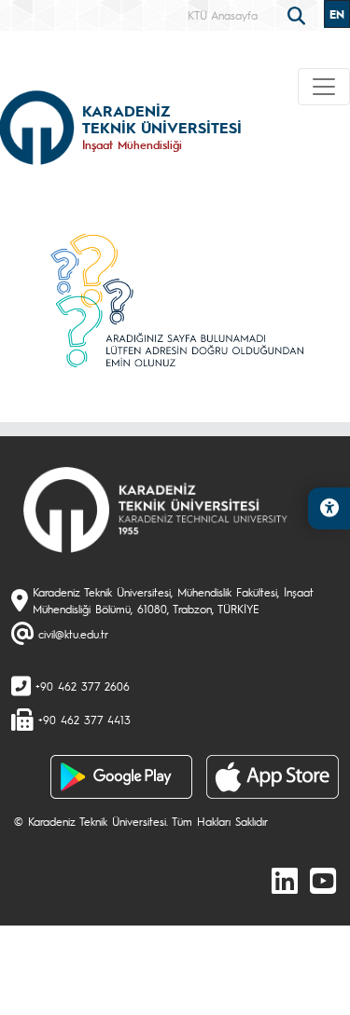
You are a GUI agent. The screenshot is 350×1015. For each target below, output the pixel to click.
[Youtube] (323, 879)
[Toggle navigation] (324, 86)
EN (336, 14)
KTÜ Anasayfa (223, 14)
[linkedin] (285, 879)
